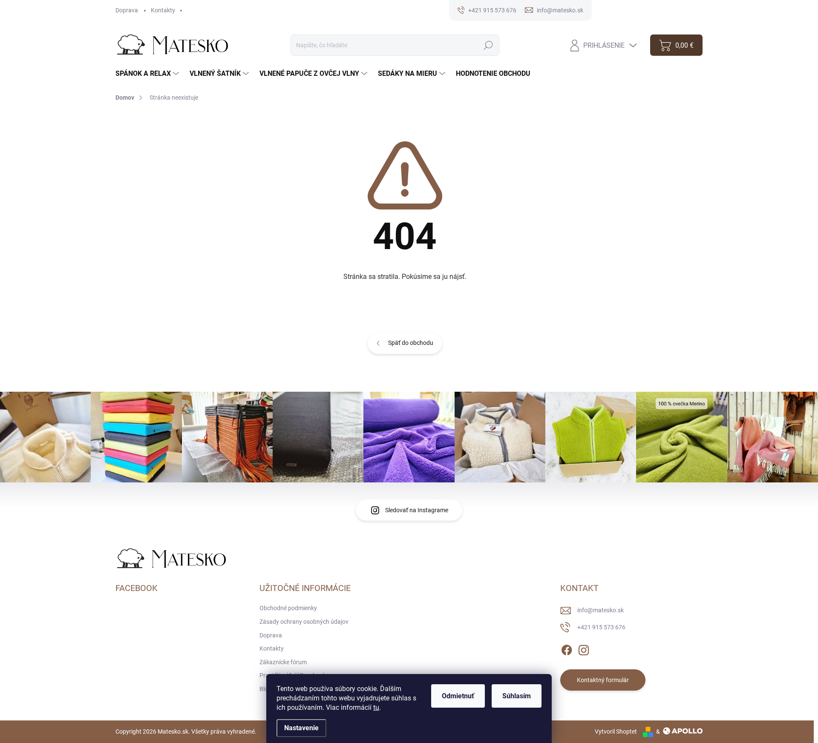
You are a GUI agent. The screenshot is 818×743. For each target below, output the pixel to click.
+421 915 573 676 (601, 627)
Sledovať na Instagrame (416, 510)
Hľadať (488, 45)
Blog (265, 689)
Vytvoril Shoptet (616, 731)
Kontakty (163, 10)
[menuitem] (148, 73)
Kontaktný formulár (603, 680)
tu (376, 707)
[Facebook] (566, 649)
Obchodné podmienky (288, 608)
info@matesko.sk (600, 610)
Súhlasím (516, 696)
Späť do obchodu (410, 342)
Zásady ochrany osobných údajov (304, 621)
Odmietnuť (458, 696)
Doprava (126, 10)
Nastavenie (301, 728)
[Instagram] (583, 649)
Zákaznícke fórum (283, 662)
